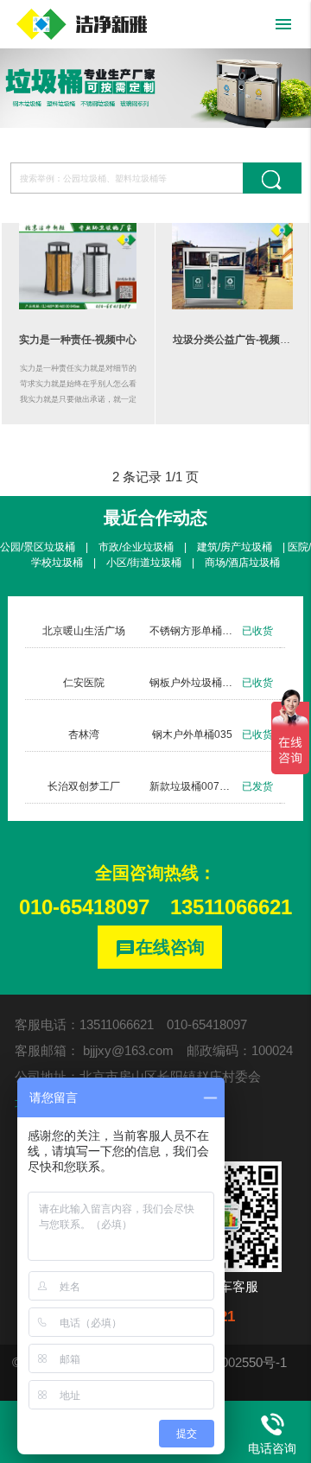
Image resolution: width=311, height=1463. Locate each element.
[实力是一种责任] (79, 266)
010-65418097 (84, 907)
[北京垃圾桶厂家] (82, 24)
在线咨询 (160, 948)
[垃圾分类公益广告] (232, 266)
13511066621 (231, 907)
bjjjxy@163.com (128, 1050)
